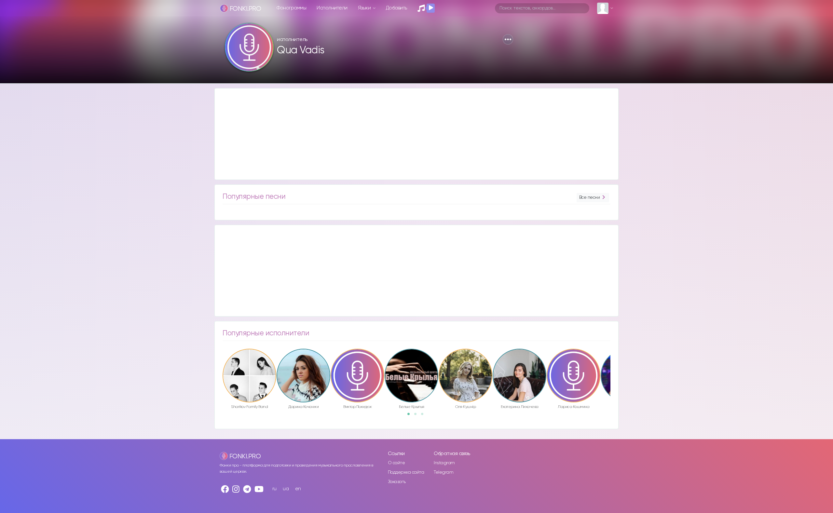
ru (274, 488)
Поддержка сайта (406, 472)
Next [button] (613, 361)
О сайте (396, 463)
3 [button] (424, 416)
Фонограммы (291, 8)
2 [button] (417, 416)
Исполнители (332, 8)
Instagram (444, 463)
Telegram (443, 472)
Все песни (589, 197)
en (298, 488)
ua (286, 488)
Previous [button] (219, 361)
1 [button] (410, 416)
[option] (249, 380)
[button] (508, 39)
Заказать (397, 481)
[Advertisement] (410, 134)
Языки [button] (365, 8)
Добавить (396, 8)
